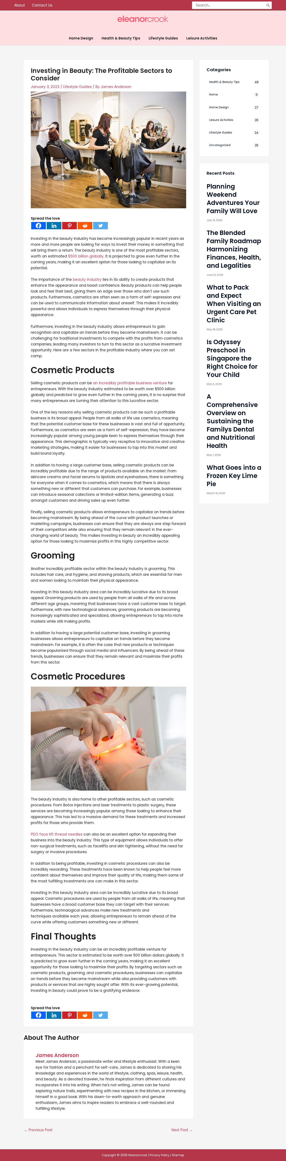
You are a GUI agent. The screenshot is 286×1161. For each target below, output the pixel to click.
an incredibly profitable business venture (130, 383)
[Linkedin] (54, 225)
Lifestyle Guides (77, 86)
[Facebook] (38, 225)
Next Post (182, 1129)
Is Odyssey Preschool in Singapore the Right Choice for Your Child (232, 358)
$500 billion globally (86, 256)
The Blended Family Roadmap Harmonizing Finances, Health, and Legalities (234, 249)
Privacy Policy (159, 1155)
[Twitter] (100, 225)
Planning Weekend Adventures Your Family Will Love (233, 198)
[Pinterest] (69, 225)
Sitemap (178, 1155)
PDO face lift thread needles (56, 834)
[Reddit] (85, 225)
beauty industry (87, 279)
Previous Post (38, 1129)
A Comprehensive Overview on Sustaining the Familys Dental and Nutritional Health (232, 421)
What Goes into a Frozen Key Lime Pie (234, 475)
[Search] (268, 5)
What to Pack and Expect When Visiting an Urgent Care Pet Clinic (234, 304)
